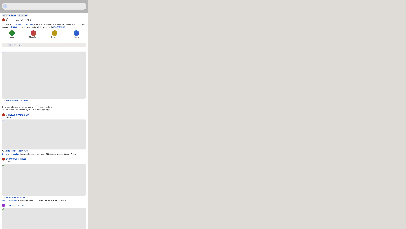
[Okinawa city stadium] (44, 134)
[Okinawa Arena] (44, 75)
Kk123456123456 (12, 100)
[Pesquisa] (83, 6)
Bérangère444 (11, 197)
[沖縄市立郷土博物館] (44, 180)
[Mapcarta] (5, 6)
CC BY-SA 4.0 (23, 100)
